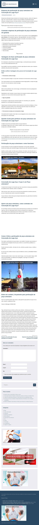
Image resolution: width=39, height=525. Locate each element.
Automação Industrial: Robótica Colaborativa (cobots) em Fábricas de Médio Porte (19, 395)
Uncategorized (7, 423)
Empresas (6, 413)
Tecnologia (6, 421)
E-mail (4, 367)
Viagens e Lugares (7, 424)
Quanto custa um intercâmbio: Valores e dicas (12, 394)
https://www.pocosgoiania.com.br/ (18, 22)
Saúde (5, 420)
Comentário (5, 348)
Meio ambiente (7, 416)
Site (4, 371)
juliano (14, 15)
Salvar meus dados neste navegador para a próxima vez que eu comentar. (17, 374)
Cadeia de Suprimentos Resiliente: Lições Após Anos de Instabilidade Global (18, 397)
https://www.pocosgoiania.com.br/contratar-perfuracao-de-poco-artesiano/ (19, 138)
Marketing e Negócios (8, 414)
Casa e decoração (7, 411)
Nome (4, 364)
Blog (5, 410)
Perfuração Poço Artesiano (7, 15)
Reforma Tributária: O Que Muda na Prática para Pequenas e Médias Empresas (18, 401)
